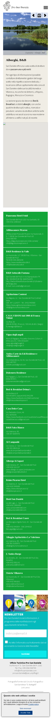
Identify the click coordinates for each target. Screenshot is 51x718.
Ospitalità (29, 52)
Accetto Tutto (25, 713)
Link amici (25, 687)
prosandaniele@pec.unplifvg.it (25, 673)
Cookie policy (33, 704)
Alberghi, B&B (40, 52)
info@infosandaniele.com (25, 670)
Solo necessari (25, 709)
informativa (22, 642)
